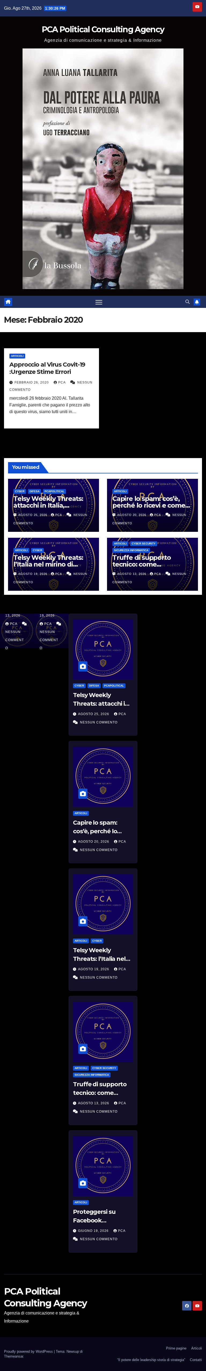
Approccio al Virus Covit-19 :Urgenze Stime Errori (47, 368)
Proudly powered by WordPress (29, 1351)
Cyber (19, 491)
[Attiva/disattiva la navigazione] (98, 302)
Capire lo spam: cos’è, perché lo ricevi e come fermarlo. (148, 505)
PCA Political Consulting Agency (103, 29)
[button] (187, 302)
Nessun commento (14, 640)
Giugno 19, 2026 (94, 1231)
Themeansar (13, 1356)
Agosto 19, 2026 (33, 573)
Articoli (17, 355)
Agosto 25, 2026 (33, 514)
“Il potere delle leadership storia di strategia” (151, 1360)
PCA (62, 382)
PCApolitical (54, 491)
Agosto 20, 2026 (132, 514)
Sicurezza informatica (131, 550)
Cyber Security (144, 543)
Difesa (34, 491)
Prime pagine (176, 1348)
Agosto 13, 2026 (132, 573)
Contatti (196, 1360)
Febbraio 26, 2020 (32, 382)
